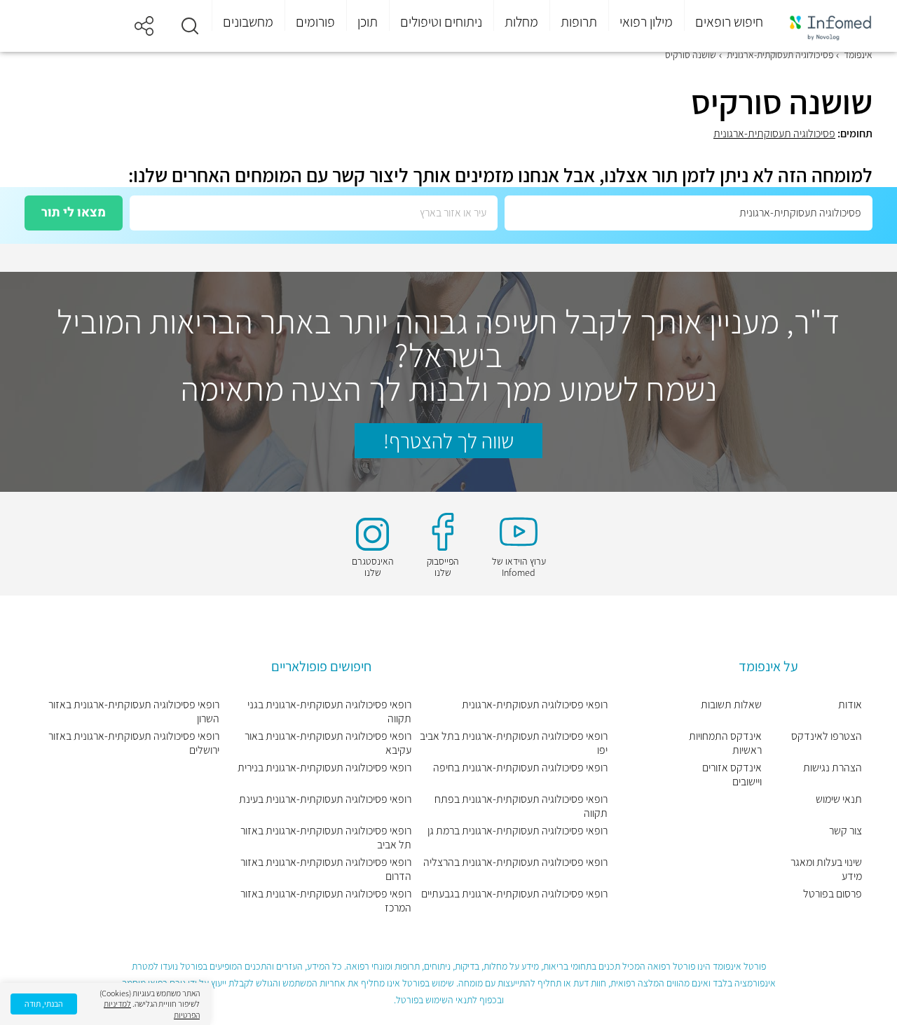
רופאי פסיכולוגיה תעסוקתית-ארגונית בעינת (325, 799)
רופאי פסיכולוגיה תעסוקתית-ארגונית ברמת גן (517, 831)
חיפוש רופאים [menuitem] (729, 22)
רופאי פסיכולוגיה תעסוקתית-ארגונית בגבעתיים (514, 894)
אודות (850, 705)
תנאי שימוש (839, 799)
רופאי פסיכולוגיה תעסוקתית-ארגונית (535, 705)
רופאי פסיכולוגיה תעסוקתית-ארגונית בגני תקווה (329, 712)
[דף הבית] (830, 26)
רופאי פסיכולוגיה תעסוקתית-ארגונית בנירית (324, 768)
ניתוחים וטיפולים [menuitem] (441, 22)
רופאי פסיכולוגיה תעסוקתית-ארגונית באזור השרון (133, 712)
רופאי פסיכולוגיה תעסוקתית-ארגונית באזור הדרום (325, 869)
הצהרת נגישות (832, 768)
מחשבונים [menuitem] (248, 22)
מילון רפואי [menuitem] (646, 22)
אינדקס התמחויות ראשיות (725, 743)
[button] (190, 26)
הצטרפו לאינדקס (826, 736)
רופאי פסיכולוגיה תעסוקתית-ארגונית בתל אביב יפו (514, 743)
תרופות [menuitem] (579, 22)
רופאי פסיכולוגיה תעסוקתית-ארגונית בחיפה (520, 768)
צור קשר (845, 831)
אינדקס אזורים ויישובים (731, 775)
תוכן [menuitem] (367, 22)
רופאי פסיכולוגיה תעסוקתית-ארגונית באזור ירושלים (133, 743)
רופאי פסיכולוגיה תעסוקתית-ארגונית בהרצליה (515, 862)
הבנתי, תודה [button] (44, 1003)
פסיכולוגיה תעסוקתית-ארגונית (774, 133)
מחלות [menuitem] (521, 22)
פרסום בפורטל (832, 894)
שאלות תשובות (731, 705)
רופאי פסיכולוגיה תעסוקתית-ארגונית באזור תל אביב (325, 838)
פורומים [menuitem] (315, 22)
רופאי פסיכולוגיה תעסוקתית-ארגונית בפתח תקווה (521, 806)
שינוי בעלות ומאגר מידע (826, 869)
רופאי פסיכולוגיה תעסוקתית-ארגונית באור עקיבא (328, 743)
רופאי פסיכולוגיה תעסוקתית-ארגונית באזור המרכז (325, 901)
